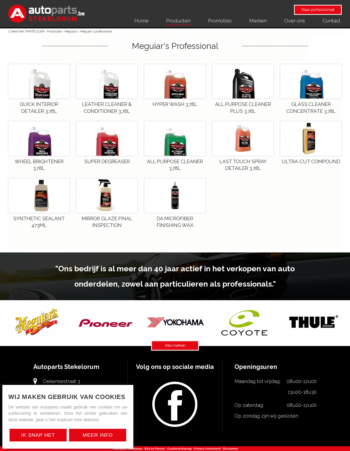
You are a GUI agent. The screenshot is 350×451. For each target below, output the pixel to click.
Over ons (294, 21)
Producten (178, 21)
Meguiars (71, 31)
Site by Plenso (154, 448)
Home (142, 21)
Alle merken (175, 345)
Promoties (220, 21)
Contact (331, 21)
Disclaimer (230, 448)
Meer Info (98, 435)
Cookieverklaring (179, 448)
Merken (258, 21)
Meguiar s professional (96, 31)
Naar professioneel (318, 9)
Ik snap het (38, 435)
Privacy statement (207, 448)
